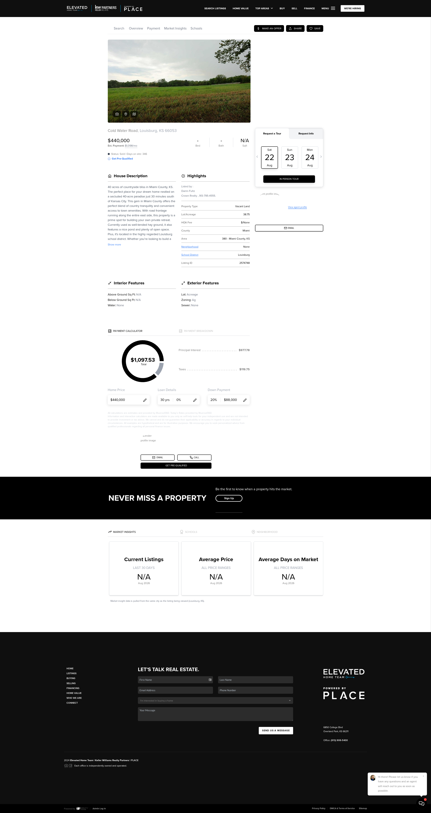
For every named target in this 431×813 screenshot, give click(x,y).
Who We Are (74, 698)
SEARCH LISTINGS (215, 8)
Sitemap (363, 808)
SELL (294, 8)
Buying (71, 678)
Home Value (241, 8)
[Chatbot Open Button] (421, 803)
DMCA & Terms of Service (342, 808)
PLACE (134, 760)
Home (70, 668)
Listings (71, 673)
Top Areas (262, 8)
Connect (72, 702)
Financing (73, 688)
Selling (71, 683)
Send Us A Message (276, 730)
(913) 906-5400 (339, 740)
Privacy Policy (318, 808)
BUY (282, 8)
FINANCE (309, 8)
